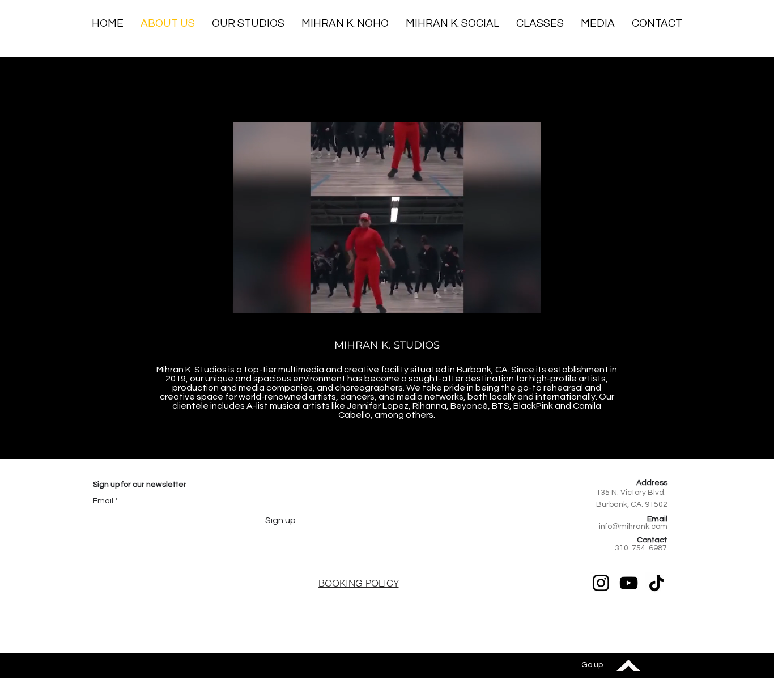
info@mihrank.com (633, 527)
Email (103, 501)
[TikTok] (656, 583)
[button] (657, 23)
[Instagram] (601, 583)
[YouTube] (629, 583)
